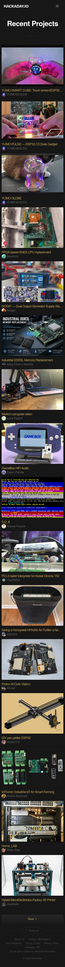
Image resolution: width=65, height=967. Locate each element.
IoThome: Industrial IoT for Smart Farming (28, 791)
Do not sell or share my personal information (32, 951)
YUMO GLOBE (11, 198)
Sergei (11, 310)
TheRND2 (13, 580)
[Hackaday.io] (16, 6)
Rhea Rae (13, 850)
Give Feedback (13, 943)
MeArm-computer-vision (17, 413)
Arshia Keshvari (17, 796)
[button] (57, 6)
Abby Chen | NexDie (20, 364)
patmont (12, 634)
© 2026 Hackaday (32, 958)
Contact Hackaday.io (39, 939)
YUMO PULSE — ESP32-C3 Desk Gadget (29, 144)
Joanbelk (13, 904)
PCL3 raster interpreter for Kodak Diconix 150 (30, 575)
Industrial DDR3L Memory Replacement (27, 359)
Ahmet (11, 688)
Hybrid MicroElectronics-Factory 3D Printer (28, 899)
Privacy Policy (51, 943)
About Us (19, 939)
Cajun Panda (15, 472)
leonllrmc (13, 256)
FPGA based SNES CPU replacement (26, 252)
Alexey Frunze (16, 526)
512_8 (6, 521)
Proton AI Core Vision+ (16, 683)
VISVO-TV (13, 742)
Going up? (33, 930)
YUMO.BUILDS (17, 94)
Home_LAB (9, 845)
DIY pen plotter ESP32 (16, 737)
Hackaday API (32, 947)
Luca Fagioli (15, 418)
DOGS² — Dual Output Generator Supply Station (33, 306)
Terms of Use (33, 943)
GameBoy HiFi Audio (15, 467)
